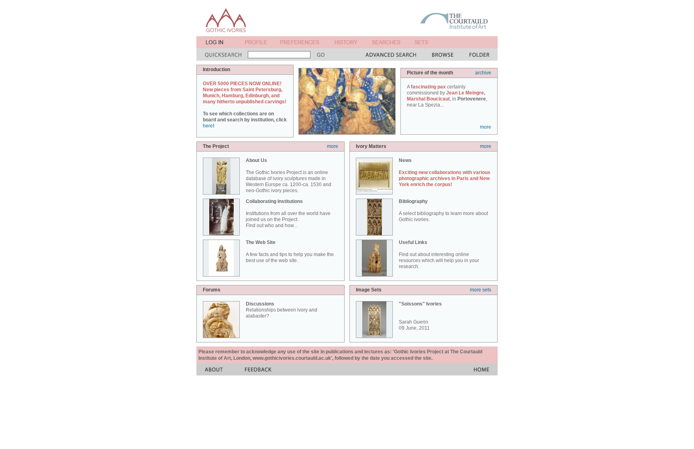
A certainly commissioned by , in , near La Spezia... (447, 96)
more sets (480, 290)
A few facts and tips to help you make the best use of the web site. (290, 251)
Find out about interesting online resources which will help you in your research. (439, 254)
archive (483, 73)
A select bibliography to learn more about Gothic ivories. (443, 210)
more (485, 127)
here (208, 126)
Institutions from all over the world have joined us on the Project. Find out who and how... (288, 213)
